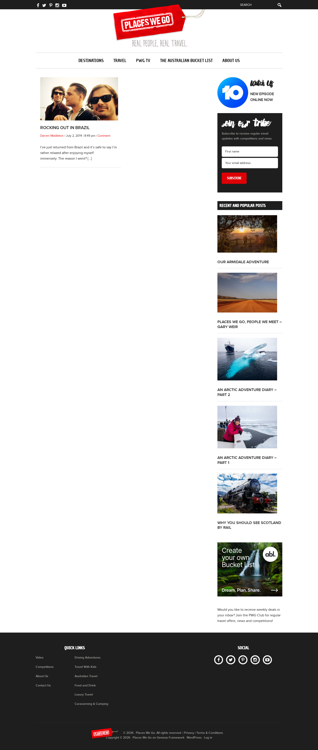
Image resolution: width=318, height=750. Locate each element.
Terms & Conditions (209, 733)
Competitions (45, 667)
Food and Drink (85, 685)
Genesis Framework (170, 737)
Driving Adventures (88, 657)
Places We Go (159, 25)
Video (39, 657)
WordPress (194, 737)
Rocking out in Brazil (65, 127)
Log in (208, 737)
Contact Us (43, 685)
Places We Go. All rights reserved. (159, 733)
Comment (104, 136)
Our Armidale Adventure (243, 262)
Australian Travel (86, 676)
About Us (42, 676)
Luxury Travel (84, 694)
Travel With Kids (85, 667)
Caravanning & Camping (91, 704)
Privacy (189, 733)
